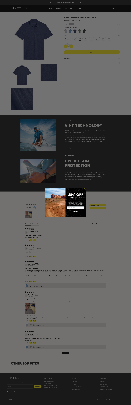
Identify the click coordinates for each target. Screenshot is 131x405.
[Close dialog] (84, 189)
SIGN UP (76, 211)
